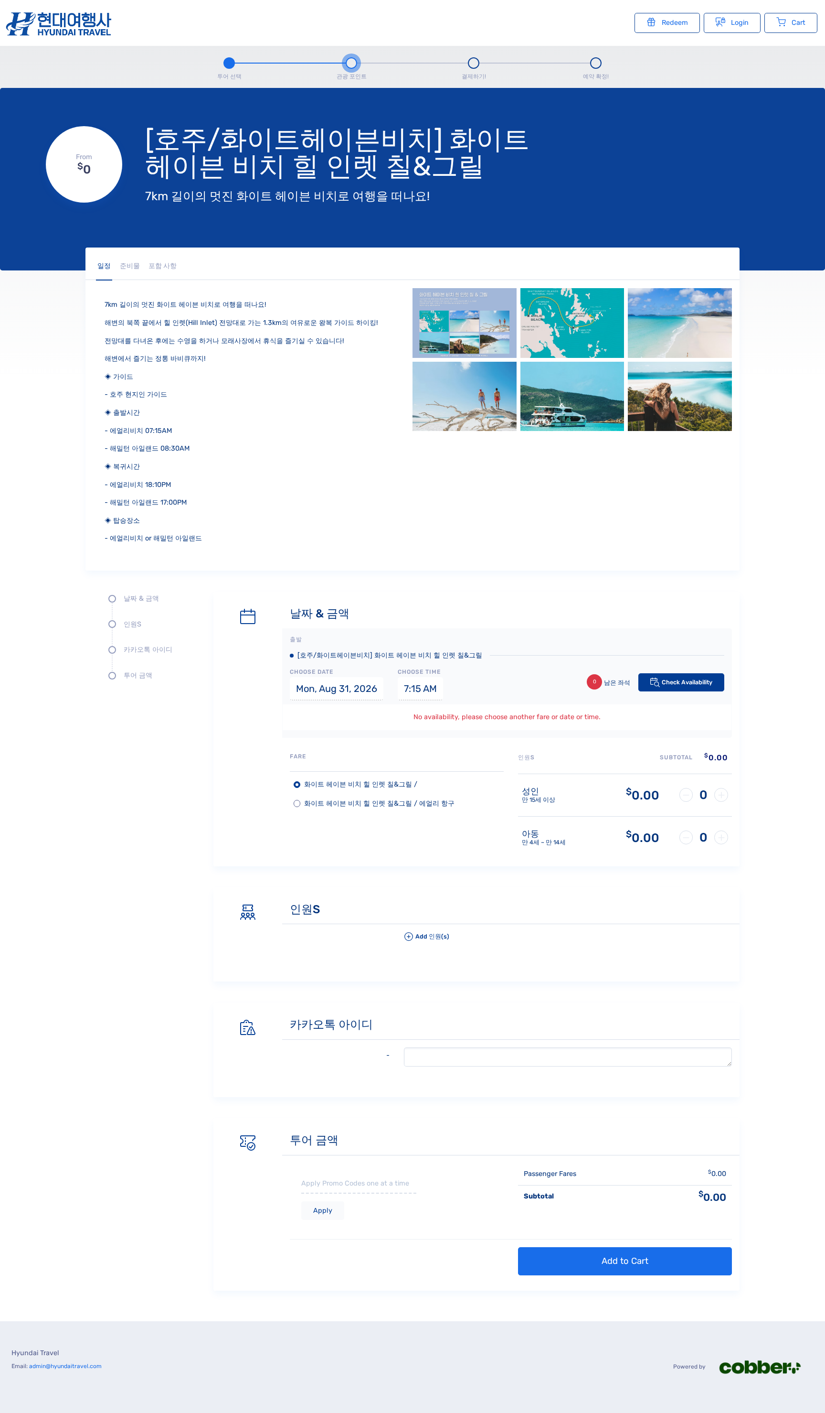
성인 (530, 792)
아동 (530, 834)
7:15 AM (420, 688)
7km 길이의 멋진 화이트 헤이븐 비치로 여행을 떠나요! (287, 196)
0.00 (642, 795)
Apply (322, 1211)
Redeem (675, 23)
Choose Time (419, 672)
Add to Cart (625, 1261)
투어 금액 (138, 675)
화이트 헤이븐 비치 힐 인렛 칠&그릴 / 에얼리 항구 (379, 803)
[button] (568, 940)
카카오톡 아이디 (148, 650)
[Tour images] (572, 425)
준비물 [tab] (130, 266)
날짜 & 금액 (141, 598)
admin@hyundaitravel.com (65, 1366)
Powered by (690, 1366)
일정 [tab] (104, 266)
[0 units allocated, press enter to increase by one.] (721, 795)
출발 (296, 639)
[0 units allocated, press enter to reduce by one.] (686, 795)
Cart (798, 23)
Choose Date (311, 672)
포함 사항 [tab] (162, 266)
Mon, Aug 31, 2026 (336, 688)
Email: (56, 1366)
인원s (132, 624)
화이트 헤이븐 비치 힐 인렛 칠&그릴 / (360, 784)
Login (740, 23)
